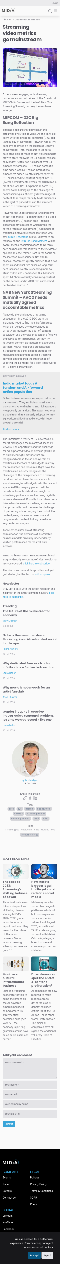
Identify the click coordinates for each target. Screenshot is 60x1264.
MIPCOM (30, 809)
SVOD (36, 818)
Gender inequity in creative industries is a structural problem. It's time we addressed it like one (28, 715)
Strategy (18, 814)
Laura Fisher (9, 673)
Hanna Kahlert (10, 648)
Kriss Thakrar (10, 697)
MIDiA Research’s (18, 237)
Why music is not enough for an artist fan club (26, 689)
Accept (34, 1255)
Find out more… (12, 429)
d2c (20, 809)
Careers (7, 1191)
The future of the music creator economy (26, 613)
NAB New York (43, 809)
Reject (47, 1255)
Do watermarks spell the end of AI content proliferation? (43, 980)
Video (45, 818)
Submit (9, 1124)
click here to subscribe (36, 563)
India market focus (23, 387)
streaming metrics (36, 814)
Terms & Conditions (41, 1191)
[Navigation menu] (54, 11)
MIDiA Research (17, 84)
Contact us (9, 1197)
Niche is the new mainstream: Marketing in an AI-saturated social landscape (29, 639)
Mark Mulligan (10, 620)
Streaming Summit (20, 818)
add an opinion (43, 574)
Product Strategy (30, 835)
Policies (34, 1177)
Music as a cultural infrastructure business (13, 980)
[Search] (50, 12)
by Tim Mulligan (30, 780)
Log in (55, 3)
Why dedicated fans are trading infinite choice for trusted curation (28, 665)
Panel (6, 1184)
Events (7, 1177)
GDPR (33, 1197)
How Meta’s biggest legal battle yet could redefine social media (43, 889)
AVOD (11, 809)
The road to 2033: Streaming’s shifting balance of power (15, 889)
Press (33, 1204)
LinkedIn (7, 1215)
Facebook (8, 1229)
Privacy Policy (38, 1184)
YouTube (8, 1222)
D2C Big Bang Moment (34, 241)
